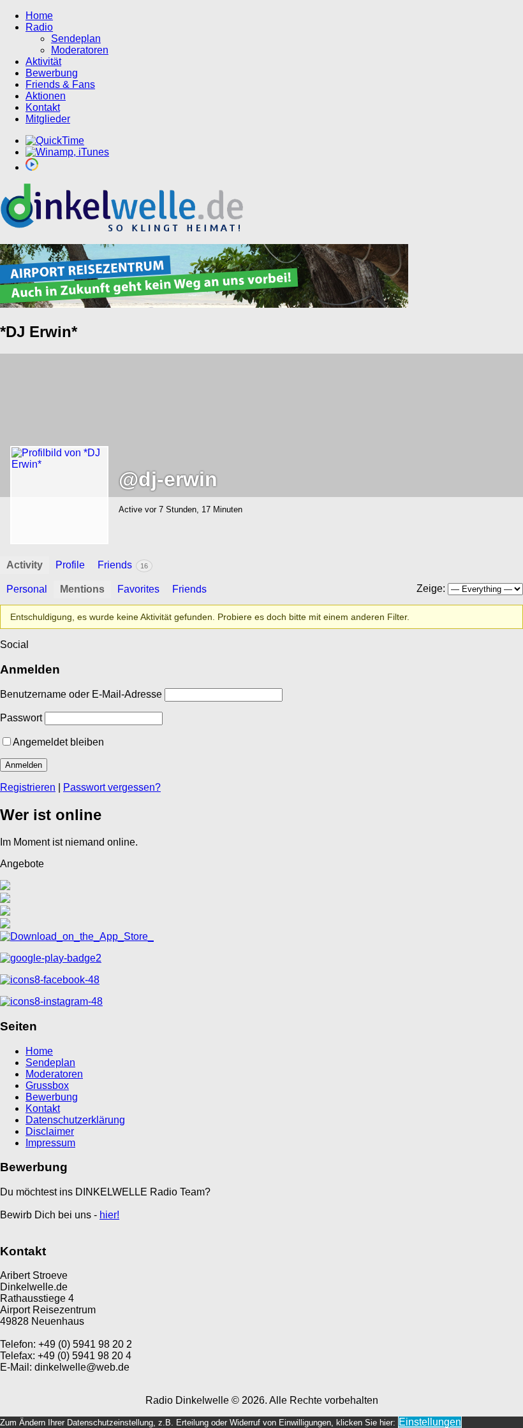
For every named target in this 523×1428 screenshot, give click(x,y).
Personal (26, 589)
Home (39, 15)
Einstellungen (430, 1422)
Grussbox (47, 1085)
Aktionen (46, 95)
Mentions (82, 589)
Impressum (50, 1142)
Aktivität (43, 61)
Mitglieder (48, 118)
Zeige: (430, 588)
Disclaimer (50, 1131)
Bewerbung (52, 73)
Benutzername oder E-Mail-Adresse (81, 694)
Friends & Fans (60, 84)
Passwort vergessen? (112, 787)
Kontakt (43, 107)
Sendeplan (76, 38)
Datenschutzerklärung (75, 1119)
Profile (70, 564)
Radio (39, 27)
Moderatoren (79, 50)
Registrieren (27, 787)
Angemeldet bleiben (58, 742)
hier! (109, 1214)
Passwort (21, 717)
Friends (123, 564)
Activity (24, 564)
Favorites (138, 589)
